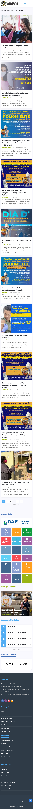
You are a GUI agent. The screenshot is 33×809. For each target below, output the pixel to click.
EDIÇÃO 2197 (11, 626)
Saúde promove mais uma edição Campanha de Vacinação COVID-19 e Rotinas (14, 192)
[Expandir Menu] (25, 3)
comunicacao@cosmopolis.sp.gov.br (12, 686)
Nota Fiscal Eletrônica (6, 785)
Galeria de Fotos (5, 728)
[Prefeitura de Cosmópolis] (9, 3)
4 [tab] (30, 592)
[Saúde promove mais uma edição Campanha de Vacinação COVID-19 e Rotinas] (16, 173)
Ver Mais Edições (16, 649)
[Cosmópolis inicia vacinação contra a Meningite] (16, 318)
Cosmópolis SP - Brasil (16, 664)
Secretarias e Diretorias (7, 740)
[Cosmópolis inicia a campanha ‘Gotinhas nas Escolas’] (16, 29)
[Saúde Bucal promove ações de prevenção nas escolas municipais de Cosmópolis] (16, 603)
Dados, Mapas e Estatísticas (8, 721)
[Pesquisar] (29, 3)
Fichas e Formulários (6, 789)
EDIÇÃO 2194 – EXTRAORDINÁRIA (17, 644)
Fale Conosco (4, 760)
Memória (3, 711)
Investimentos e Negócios (7, 725)
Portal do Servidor (5, 772)
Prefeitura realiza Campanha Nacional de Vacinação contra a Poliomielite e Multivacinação (16, 143)
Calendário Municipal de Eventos (9, 757)
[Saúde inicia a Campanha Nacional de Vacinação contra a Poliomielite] (16, 271)
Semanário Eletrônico (6, 747)
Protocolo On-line (5, 779)
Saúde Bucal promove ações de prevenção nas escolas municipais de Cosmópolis (15, 610)
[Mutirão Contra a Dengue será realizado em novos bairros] (16, 465)
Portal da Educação (6, 753)
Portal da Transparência (7, 775)
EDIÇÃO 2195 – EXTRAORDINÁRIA (17, 638)
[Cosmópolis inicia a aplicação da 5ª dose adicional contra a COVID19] (16, 76)
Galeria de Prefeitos (6, 731)
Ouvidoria (3, 743)
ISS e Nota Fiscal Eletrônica (8, 782)
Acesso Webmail (16, 803)
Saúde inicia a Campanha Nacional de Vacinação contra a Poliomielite (14, 289)
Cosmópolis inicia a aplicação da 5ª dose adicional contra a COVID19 (15, 94)
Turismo (3, 715)
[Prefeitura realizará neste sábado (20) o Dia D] (16, 223)
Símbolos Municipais (6, 718)
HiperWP (21, 806)
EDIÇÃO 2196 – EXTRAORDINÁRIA (17, 632)
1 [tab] (26, 592)
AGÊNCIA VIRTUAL (5, 769)
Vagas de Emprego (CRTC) (7, 750)
